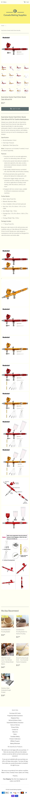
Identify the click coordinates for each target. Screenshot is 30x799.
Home (2, 25)
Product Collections (15, 739)
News (15, 734)
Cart (27, 2)
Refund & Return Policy (15, 720)
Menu (4, 2)
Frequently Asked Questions (15, 715)
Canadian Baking (15, 736)
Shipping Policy (15, 718)
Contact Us (15, 729)
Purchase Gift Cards (15, 713)
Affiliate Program (15, 741)
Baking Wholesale (15, 743)
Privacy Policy (15, 727)
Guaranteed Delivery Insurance (15, 722)
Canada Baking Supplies (15, 789)
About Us (15, 732)
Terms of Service (15, 725)
